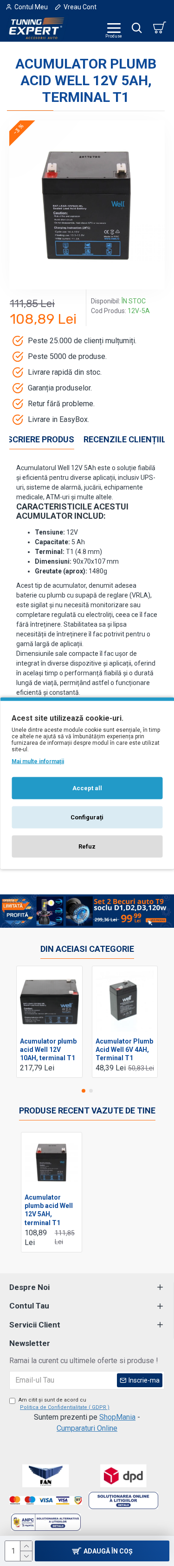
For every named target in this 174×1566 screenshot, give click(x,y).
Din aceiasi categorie (87, 949)
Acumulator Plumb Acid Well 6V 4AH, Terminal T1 (124, 1050)
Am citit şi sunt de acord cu (64, 1404)
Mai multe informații (38, 761)
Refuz (87, 846)
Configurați (87, 816)
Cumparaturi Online (87, 1428)
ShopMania (117, 1417)
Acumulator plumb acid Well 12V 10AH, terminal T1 (48, 1050)
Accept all (87, 787)
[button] (83, 1091)
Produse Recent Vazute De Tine (87, 1110)
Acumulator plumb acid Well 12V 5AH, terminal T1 (49, 1210)
